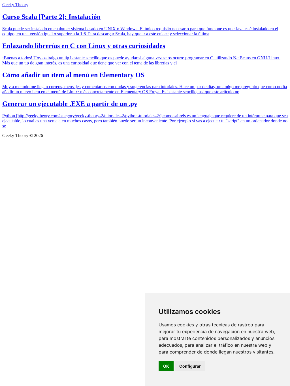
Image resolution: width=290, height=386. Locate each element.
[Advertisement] (145, 180)
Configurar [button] (190, 366)
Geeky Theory (15, 4)
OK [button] (166, 366)
